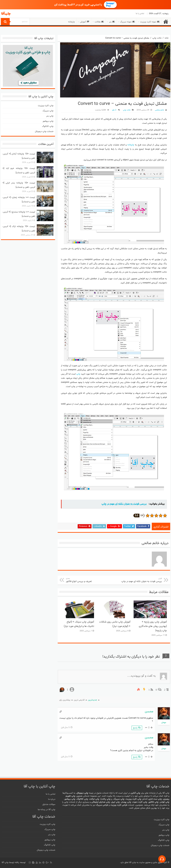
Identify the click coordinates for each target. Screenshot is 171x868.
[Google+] (47, 862)
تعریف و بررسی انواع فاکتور (79, 580)
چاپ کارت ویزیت (45, 105)
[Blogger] (33, 862)
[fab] (162, 859)
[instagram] (29, 862)
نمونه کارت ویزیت (148, 21)
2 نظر (114, 110)
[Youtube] (36, 862)
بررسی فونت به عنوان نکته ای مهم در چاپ (141, 580)
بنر (110, 21)
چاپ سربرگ (48, 110)
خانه (165, 21)
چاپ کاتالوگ (47, 126)
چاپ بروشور (48, 121)
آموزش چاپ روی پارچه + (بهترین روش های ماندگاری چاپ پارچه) (153, 626)
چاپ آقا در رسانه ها (46, 809)
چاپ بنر (49, 115)
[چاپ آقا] (19, 14)
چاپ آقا (5, 862)
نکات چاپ (156, 38)
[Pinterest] (43, 862)
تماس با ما (140, 13)
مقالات (98, 21)
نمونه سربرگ (126, 21)
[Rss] (51, 862)
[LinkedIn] (40, 862)
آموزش (83, 21)
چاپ (78, 374)
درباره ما (51, 799)
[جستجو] (5, 21)
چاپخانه (71, 21)
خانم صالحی (159, 110)
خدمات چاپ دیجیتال (44, 131)
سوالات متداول (48, 804)
